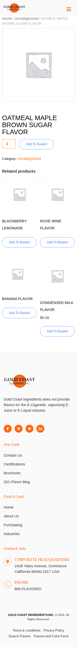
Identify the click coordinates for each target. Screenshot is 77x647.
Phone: (22, 583)
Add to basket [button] (19, 242)
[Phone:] (7, 584)
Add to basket (36, 144)
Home (7, 18)
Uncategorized (26, 18)
